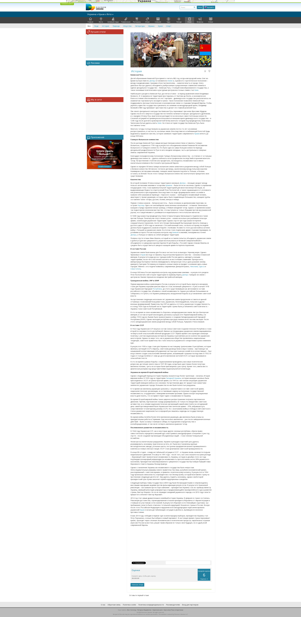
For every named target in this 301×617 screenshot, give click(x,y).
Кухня (160, 26)
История (105, 26)
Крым (143, 255)
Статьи (210, 22)
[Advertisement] (104, 80)
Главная (90, 22)
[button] (135, 49)
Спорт (168, 26)
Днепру (152, 81)
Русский (210, 7)
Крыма (197, 133)
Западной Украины (173, 378)
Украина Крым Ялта (99, 14)
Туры (168, 22)
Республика (157, 289)
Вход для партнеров (190, 605)
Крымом (168, 185)
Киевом (175, 232)
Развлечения (125, 22)
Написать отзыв (137, 585)
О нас (103, 605)
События (158, 22)
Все (89, 26)
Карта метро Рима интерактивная (173, 610)
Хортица (141, 205)
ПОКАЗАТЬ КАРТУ (67, 4)
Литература (140, 26)
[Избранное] (206, 71)
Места (101, 22)
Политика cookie (129, 605)
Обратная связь (114, 605)
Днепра (183, 183)
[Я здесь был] (210, 71)
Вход (200, 7)
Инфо (190, 22)
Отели (147, 22)
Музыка (151, 26)
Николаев (194, 266)
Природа (116, 26)
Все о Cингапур (131, 610)
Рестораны (137, 22)
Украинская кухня (157, 610)
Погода (179, 22)
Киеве (170, 81)
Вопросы (200, 22)
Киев (196, 90)
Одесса (202, 266)
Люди (96, 26)
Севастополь (136, 269)
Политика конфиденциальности (151, 605)
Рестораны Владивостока (144, 610)
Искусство (127, 26)
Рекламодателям (173, 605)
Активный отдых (113, 22)
